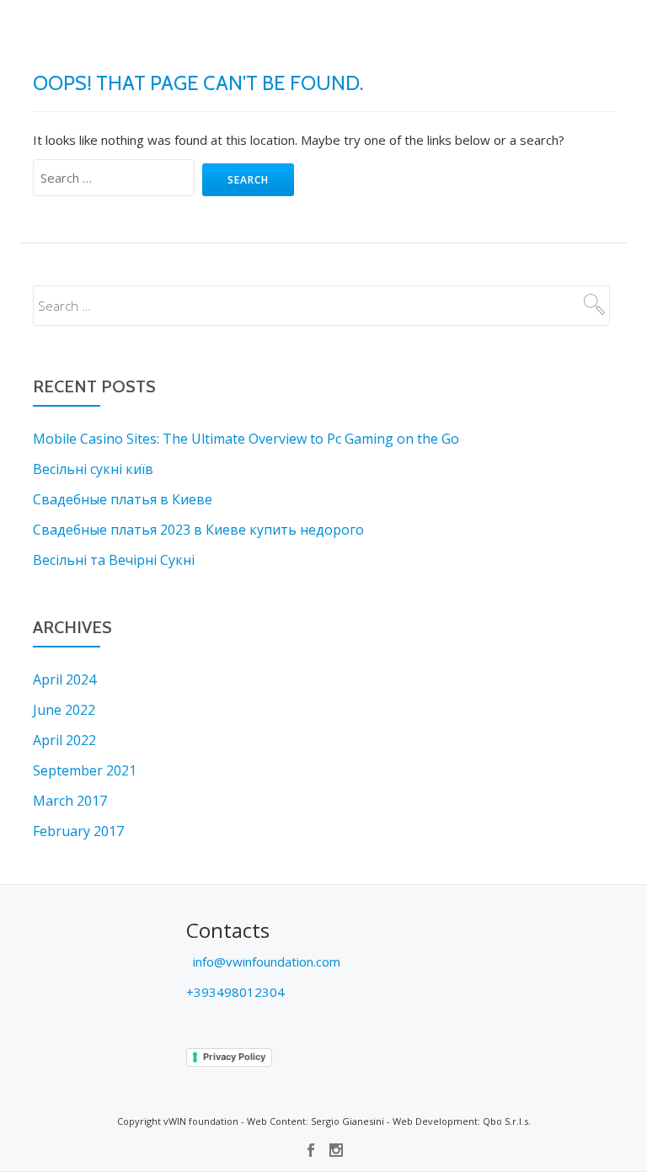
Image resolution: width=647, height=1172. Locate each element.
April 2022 (64, 740)
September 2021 (84, 770)
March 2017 (70, 800)
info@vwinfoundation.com (265, 961)
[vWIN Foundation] (65, 29)
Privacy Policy (234, 1057)
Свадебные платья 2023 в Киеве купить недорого (198, 529)
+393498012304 (235, 991)
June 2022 (64, 710)
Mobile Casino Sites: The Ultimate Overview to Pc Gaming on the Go (246, 438)
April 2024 (64, 679)
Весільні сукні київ (93, 469)
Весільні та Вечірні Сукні (114, 560)
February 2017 (78, 831)
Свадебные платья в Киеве (122, 499)
